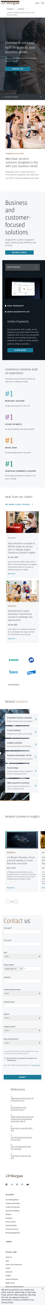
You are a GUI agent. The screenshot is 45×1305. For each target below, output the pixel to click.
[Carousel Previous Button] (7, 901)
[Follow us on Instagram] (22, 1184)
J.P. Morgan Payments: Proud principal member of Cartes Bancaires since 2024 (20, 860)
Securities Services (12, 1229)
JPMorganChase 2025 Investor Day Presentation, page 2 (22, 1099)
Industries (9, 1272)
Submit (22, 1077)
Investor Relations (12, 1279)
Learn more (20, 350)
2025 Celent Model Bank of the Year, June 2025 (21, 1148)
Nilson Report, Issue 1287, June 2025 (21, 1157)
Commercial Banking (13, 1203)
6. (11, 1144)
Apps (7, 1261)
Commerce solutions (11, 97)
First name (7, 928)
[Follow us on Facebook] (17, 1184)
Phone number (9, 965)
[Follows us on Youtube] (28, 1184)
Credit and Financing (13, 1207)
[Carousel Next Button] (16, 901)
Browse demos (19, 252)
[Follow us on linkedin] (6, 1184)
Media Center (10, 1283)
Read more (11, 574)
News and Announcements (15, 1287)
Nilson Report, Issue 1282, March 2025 (21, 1129)
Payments (9, 1218)
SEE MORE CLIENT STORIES (17, 504)
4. (11, 1126)
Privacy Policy (7, 1302)
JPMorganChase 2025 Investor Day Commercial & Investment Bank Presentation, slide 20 (22, 1119)
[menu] (22, 267)
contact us (17, 69)
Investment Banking (12, 1211)
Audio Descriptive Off (18, 312)
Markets (8, 1214)
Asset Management (12, 1200)
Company (7, 977)
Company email (9, 1002)
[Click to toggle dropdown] (41, 97)
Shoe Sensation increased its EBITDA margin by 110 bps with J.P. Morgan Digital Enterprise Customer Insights (21, 548)
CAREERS (9, 1242)
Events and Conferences (14, 1264)
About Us (9, 1257)
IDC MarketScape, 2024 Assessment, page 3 (18, 1109)
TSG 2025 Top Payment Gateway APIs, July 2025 (21, 1138)
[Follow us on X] (12, 1184)
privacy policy (35, 1065)
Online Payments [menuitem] (14, 267)
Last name (7, 940)
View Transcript (15, 306)
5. (11, 1135)
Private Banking (11, 1225)
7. (11, 1153)
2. (11, 1105)
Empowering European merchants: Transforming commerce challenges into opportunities (20, 615)
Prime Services (11, 1222)
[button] (43, 1289)
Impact (8, 1268)
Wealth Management (13, 1233)
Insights (8, 1275)
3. (11, 1114)
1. (11, 1096)
